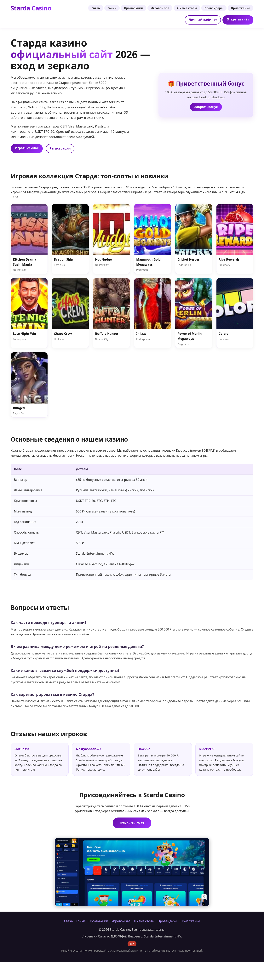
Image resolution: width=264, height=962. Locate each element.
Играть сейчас (26, 148)
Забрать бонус (206, 107)
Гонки (112, 8)
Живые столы (187, 8)
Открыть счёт (238, 19)
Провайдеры (213, 8)
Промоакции (133, 8)
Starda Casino (31, 8)
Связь (95, 8)
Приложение (240, 8)
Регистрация (60, 148)
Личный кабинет (203, 20)
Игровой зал (160, 8)
